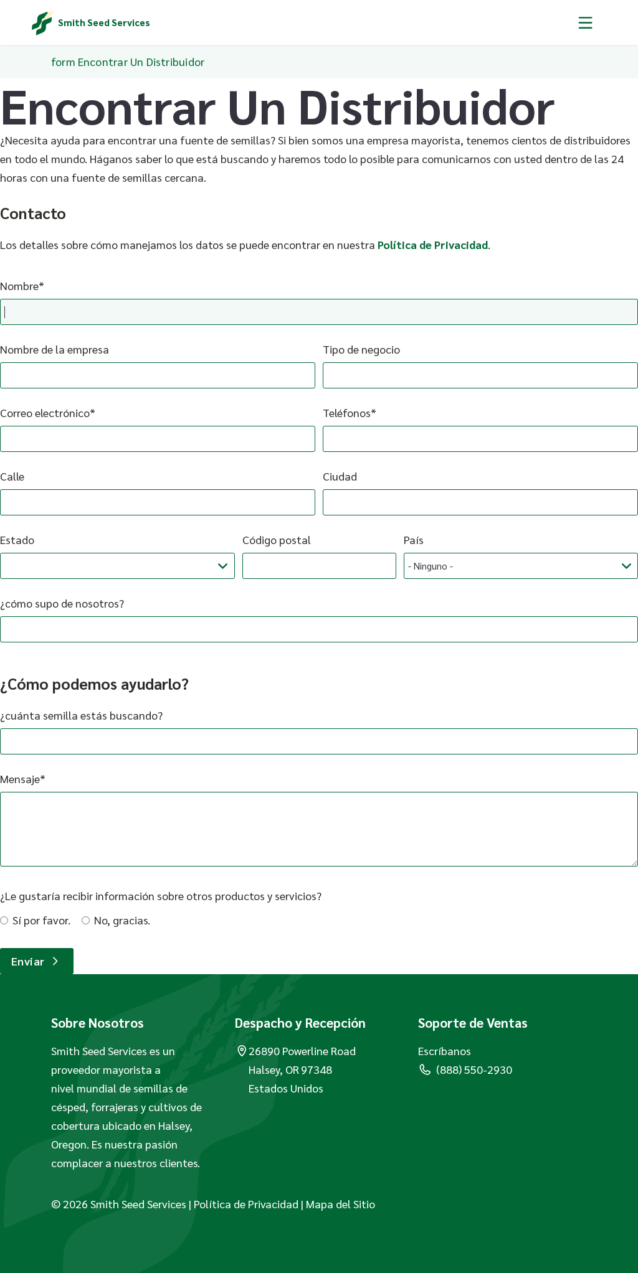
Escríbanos (444, 1050)
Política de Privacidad (433, 244)
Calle (12, 476)
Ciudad (340, 476)
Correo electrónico (45, 412)
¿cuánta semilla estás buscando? (81, 715)
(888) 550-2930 (474, 1069)
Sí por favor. (41, 920)
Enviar (27, 961)
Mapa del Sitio (340, 1203)
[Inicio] (43, 22)
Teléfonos (347, 412)
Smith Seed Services (104, 22)
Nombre (19, 285)
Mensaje (20, 778)
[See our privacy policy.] (299, 1203)
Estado (17, 539)
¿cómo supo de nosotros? (62, 603)
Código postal (276, 539)
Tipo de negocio (361, 349)
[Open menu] (585, 22)
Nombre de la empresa (54, 349)
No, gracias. (122, 920)
